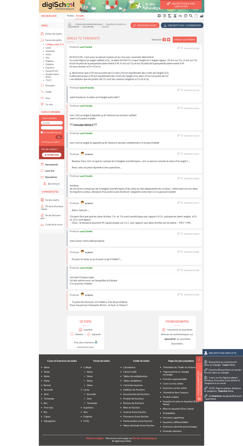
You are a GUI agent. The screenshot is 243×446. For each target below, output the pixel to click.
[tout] (105, 27)
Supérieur (50, 51)
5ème (47, 371)
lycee (86, 389)
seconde (48, 389)
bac (46, 403)
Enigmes (50, 61)
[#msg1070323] (178, 252)
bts (45, 412)
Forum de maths (53, 40)
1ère (46, 394)
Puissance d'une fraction (136, 416)
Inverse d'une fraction (134, 412)
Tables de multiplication (135, 376)
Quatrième (73, 27)
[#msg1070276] (178, 234)
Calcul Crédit (130, 371)
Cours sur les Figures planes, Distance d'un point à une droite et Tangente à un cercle (222, 380)
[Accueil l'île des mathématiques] (70, 24)
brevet (47, 385)
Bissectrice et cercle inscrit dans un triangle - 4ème (220, 363)
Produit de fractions (133, 398)
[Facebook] (164, 39)
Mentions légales (95, 438)
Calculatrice (129, 367)
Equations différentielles (175, 422)
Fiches (70, 15)
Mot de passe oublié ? (50, 142)
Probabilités (169, 413)
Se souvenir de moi (52, 132)
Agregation (50, 420)
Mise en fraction (131, 407)
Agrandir (96, 334)
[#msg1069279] (178, 154)
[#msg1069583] (178, 203)
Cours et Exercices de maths (62, 360)
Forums (80, 15)
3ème (47, 380)
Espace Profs (52, 71)
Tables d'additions (132, 380)
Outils (48, 91)
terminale (49, 398)
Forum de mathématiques (88, 24)
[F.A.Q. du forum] (164, 16)
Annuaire (50, 85)
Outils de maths (141, 360)
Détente (50, 64)
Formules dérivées (172, 431)
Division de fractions (133, 403)
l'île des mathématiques (145, 438)
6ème (47, 367)
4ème (47, 376)
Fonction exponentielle (175, 379)
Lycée (48, 47)
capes (47, 416)
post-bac (48, 407)
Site (47, 57)
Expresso (50, 67)
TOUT (49, 80)
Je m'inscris (51, 154)
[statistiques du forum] (201, 16)
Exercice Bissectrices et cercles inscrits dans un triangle (223, 371)
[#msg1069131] (178, 90)
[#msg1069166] (178, 108)
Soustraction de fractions (136, 394)
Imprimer (88, 329)
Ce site (49, 104)
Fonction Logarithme (173, 417)
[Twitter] (169, 39)
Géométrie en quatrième (179, 329)
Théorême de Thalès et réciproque (181, 367)
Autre (48, 54)
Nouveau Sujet (147, 25)
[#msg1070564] (178, 270)
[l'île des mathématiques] (121, 6)
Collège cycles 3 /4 (115, 24)
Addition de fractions (134, 389)
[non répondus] (196, 16)
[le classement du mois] (180, 16)
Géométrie (88, 27)
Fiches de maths (53, 33)
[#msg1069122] (178, 48)
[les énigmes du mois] (175, 16)
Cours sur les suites (173, 383)
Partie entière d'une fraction (137, 420)
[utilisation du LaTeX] (169, 16)
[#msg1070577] (178, 294)
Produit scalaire (171, 396)
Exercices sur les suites (175, 388)
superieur (88, 407)
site (85, 412)
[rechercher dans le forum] (191, 16)
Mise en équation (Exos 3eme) (178, 408)
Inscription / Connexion (184, 25)
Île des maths (52, 199)
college (87, 367)
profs (86, 420)
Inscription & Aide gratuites (183, 5)
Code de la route (53, 224)
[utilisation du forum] (159, 16)
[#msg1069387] (178, 178)
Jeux (47, 98)
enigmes (87, 416)
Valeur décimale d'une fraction (138, 425)
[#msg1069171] (178, 136)
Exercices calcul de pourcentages (180, 426)
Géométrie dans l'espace (175, 392)
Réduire (79, 334)
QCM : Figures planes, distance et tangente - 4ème (222, 389)
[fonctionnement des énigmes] (185, 16)
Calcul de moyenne (133, 385)
